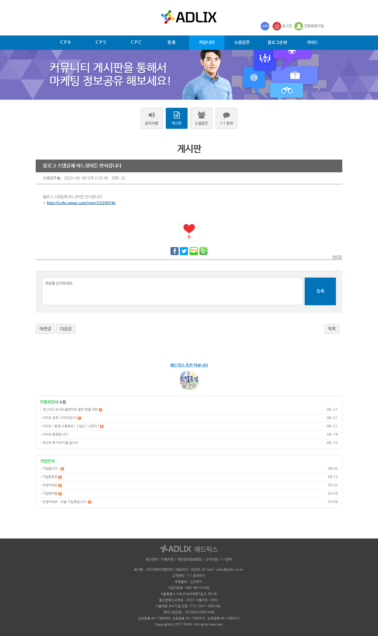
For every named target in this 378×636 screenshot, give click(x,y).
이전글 (45, 329)
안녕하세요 (51, 485)
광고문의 (152, 559)
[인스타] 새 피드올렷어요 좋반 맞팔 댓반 (71, 410)
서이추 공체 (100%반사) (61, 418)
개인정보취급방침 (189, 559)
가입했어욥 (51, 494)
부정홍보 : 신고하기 (188, 582)
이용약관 (168, 559)
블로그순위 (277, 42)
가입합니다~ (52, 469)
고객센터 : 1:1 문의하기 (188, 576)
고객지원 (211, 559)
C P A (65, 42)
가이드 (312, 42)
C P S (101, 42)
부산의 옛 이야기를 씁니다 (60, 443)
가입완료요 (51, 477)
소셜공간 (242, 42)
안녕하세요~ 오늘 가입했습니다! (66, 502)
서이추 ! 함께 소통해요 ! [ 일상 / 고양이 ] (72, 426)
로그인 (287, 26)
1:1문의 (226, 559)
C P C (136, 42)
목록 (332, 329)
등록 (320, 291)
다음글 (66, 329)
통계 (171, 42)
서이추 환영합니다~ (56, 435)
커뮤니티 (206, 42)
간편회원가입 (314, 26)
